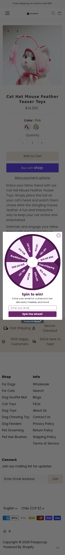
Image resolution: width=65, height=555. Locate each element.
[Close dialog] (58, 235)
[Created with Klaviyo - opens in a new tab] (32, 321)
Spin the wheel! (32, 314)
